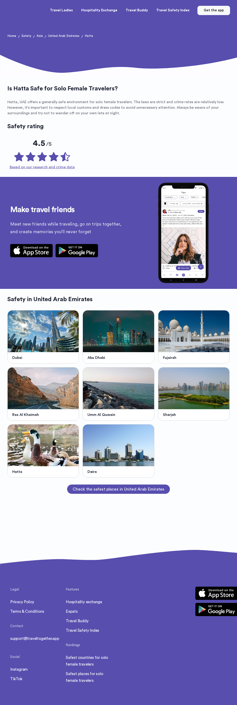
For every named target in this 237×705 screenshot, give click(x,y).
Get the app (214, 10)
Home (11, 36)
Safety (26, 36)
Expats (72, 611)
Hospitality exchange (84, 602)
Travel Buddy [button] (137, 10)
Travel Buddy (77, 621)
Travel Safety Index (82, 630)
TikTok (16, 679)
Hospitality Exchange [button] (99, 10)
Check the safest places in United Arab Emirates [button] (118, 489)
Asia (40, 36)
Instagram (19, 669)
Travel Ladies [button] (61, 10)
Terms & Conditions (27, 611)
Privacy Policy (22, 602)
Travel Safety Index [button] (173, 10)
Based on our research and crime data (42, 167)
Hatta (89, 36)
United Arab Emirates (63, 36)
